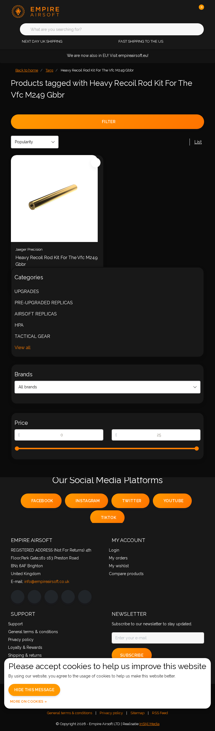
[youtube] (68, 596)
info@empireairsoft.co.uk (46, 581)
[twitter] (51, 596)
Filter (108, 121)
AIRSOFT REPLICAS (36, 314)
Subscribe (131, 655)
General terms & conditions (69, 713)
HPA (19, 325)
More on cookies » (28, 702)
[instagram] (34, 596)
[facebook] (17, 596)
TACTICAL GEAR (32, 336)
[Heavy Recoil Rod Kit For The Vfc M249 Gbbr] (57, 198)
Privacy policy (111, 713)
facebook (42, 501)
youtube (173, 501)
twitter (131, 501)
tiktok (108, 517)
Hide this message (34, 690)
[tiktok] (85, 596)
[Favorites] (188, 11)
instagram (88, 501)
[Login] (177, 11)
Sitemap (137, 713)
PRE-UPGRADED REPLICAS (44, 302)
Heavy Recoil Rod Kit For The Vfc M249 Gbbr (56, 261)
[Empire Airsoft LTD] (45, 11)
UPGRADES (27, 291)
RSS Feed (160, 713)
